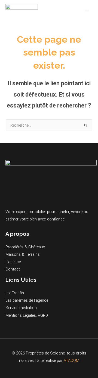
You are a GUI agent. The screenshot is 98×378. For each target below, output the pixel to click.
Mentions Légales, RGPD (26, 315)
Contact (12, 269)
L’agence (13, 261)
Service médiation (21, 307)
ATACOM (71, 360)
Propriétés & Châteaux (25, 247)
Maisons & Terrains (22, 254)
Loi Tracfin (14, 292)
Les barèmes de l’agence (26, 300)
